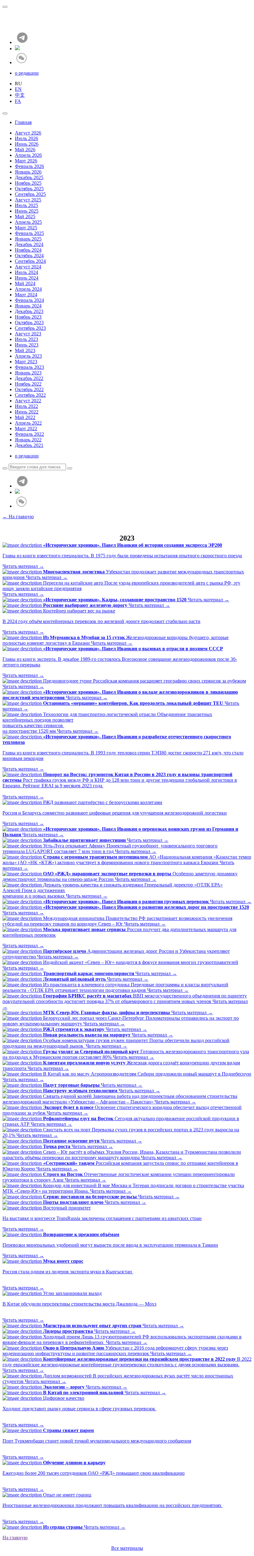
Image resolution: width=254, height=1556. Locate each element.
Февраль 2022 (29, 434)
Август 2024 (28, 266)
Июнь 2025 (26, 211)
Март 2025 (26, 227)
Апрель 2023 (28, 356)
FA (18, 101)
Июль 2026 (26, 138)
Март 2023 (26, 361)
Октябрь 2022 (29, 389)
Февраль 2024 (29, 300)
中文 (20, 95)
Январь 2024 (28, 305)
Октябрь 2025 (29, 188)
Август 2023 (28, 333)
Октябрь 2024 (29, 255)
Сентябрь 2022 (30, 395)
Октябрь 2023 (29, 322)
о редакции (27, 73)
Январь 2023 (28, 372)
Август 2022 (28, 400)
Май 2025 (25, 216)
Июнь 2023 (26, 344)
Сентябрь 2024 (30, 261)
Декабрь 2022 (29, 378)
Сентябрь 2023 (30, 328)
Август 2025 (28, 199)
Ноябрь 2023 (28, 317)
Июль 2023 (26, 339)
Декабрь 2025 (29, 177)
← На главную (18, 516)
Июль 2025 (26, 205)
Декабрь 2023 (29, 311)
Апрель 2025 (28, 222)
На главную (15, 1537)
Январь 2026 (28, 172)
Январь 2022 (28, 439)
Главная (23, 122)
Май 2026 (25, 149)
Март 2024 (26, 294)
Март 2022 (26, 428)
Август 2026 (28, 132)
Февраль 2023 (29, 367)
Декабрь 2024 (29, 244)
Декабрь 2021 (29, 445)
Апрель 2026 (28, 155)
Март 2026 (26, 160)
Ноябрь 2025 (28, 183)
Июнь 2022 (26, 411)
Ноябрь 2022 (28, 384)
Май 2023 (25, 350)
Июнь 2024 (26, 278)
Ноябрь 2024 (28, 250)
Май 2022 (25, 417)
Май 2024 (25, 283)
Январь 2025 (28, 238)
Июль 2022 (26, 406)
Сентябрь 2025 (30, 194)
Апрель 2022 (28, 423)
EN (18, 89)
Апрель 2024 (28, 289)
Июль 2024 (26, 272)
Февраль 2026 (29, 166)
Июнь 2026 (26, 144)
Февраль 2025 (29, 233)
